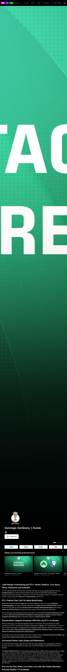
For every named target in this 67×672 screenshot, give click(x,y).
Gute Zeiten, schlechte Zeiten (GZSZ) (33, 651)
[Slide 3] (58, 542)
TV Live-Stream (44, 590)
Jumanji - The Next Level (9, 661)
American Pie (55, 659)
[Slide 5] (60, 542)
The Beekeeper (32, 659)
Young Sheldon (50, 643)
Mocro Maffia (39, 643)
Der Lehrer (19, 643)
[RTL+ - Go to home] (8, 3)
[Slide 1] (54, 542)
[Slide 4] (59, 542)
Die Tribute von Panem (43, 659)
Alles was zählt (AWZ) (51, 651)
